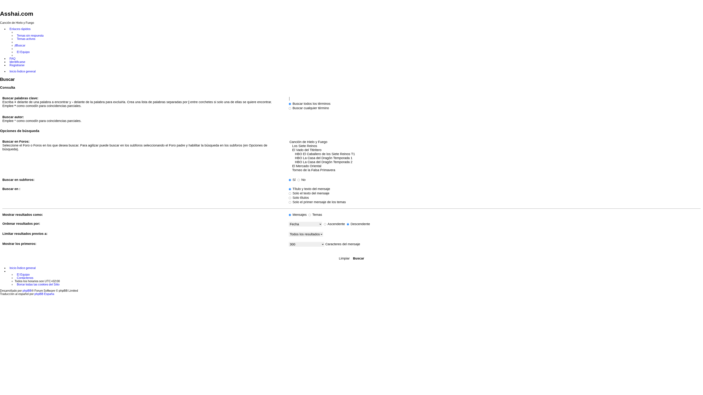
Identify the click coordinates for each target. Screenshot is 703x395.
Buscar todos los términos (311, 104)
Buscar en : (11, 189)
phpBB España (44, 294)
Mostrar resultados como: (22, 215)
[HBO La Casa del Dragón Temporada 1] (494, 158)
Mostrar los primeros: (19, 244)
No (303, 180)
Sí (294, 180)
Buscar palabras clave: (20, 98)
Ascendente (336, 224)
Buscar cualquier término (310, 108)
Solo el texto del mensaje (310, 193)
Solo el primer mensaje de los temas (319, 202)
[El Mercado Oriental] (494, 166)
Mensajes (299, 215)
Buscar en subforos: (18, 180)
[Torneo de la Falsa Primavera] (494, 170)
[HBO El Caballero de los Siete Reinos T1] (494, 154)
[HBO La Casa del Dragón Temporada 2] (494, 162)
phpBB (27, 290)
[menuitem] (29, 35)
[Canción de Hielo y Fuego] (494, 142)
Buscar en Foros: (15, 141)
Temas (316, 215)
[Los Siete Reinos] (494, 146)
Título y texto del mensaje (311, 189)
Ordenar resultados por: (21, 223)
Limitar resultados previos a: (24, 234)
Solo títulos (300, 198)
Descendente (360, 224)
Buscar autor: (13, 117)
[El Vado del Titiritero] (494, 150)
